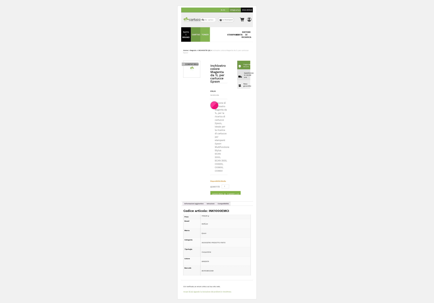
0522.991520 (247, 10)
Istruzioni (210, 204)
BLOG (223, 10)
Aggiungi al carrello (225, 194)
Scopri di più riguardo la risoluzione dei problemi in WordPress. (207, 292)
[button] (242, 19)
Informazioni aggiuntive (194, 204)
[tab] (193, 204)
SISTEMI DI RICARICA (246, 34)
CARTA (239, 34)
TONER (205, 34)
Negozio (193, 50)
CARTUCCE (197, 34)
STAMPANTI (233, 34)
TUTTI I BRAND (186, 34)
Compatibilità (223, 204)
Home (185, 50)
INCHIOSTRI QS (204, 50)
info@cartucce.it (236, 10)
